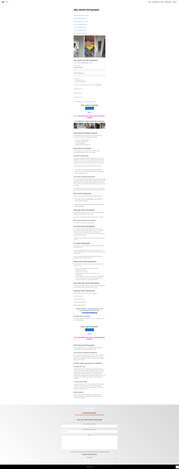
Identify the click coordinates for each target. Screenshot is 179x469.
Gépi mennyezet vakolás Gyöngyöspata (81, 21)
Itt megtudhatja (98, 84)
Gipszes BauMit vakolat (79, 80)
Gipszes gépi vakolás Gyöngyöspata (80, 24)
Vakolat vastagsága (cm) (79, 73)
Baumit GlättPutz (90, 169)
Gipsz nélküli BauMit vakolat (80, 81)
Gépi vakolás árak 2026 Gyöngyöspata (81, 15)
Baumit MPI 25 (100, 171)
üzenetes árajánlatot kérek (89, 312)
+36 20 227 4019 (89, 108)
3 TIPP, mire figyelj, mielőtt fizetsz (80, 33)
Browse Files (89, 457)
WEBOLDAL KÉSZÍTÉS (89, 466)
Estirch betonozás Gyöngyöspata (80, 30)
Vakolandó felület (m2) (78, 67)
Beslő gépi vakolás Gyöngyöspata (80, 18)
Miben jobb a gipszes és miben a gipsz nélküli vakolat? (84, 84)
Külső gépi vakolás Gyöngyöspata (80, 27)
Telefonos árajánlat (89, 409)
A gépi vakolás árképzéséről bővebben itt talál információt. (85, 101)
